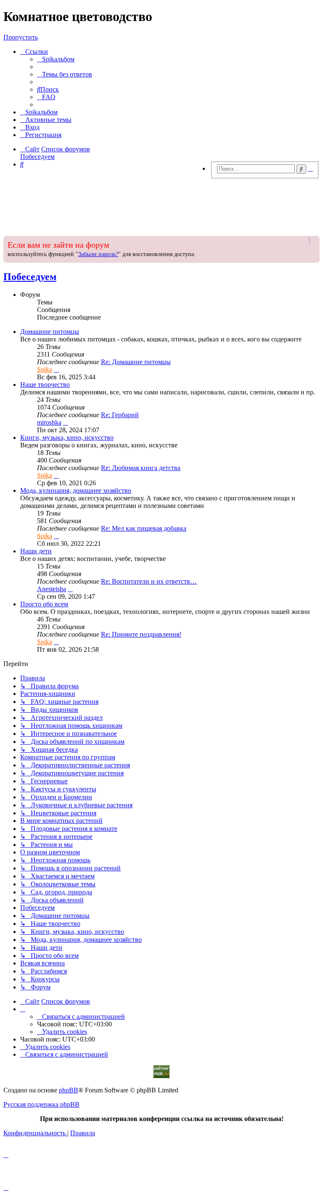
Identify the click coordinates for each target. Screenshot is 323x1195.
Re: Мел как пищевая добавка (143, 528)
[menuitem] (55, 59)
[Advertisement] (161, 205)
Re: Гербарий (120, 414)
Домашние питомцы (49, 331)
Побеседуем (29, 276)
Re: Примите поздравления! (141, 634)
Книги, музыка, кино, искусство (67, 437)
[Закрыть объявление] (312, 241)
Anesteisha (51, 588)
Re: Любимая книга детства (140, 467)
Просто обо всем (44, 604)
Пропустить (20, 37)
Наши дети (36, 551)
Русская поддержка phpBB (41, 1104)
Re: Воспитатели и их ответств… (149, 581)
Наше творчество (45, 384)
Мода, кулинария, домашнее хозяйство (75, 490)
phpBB (68, 1090)
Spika (44, 369)
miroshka (49, 422)
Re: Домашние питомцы (136, 361)
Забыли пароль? (98, 254)
